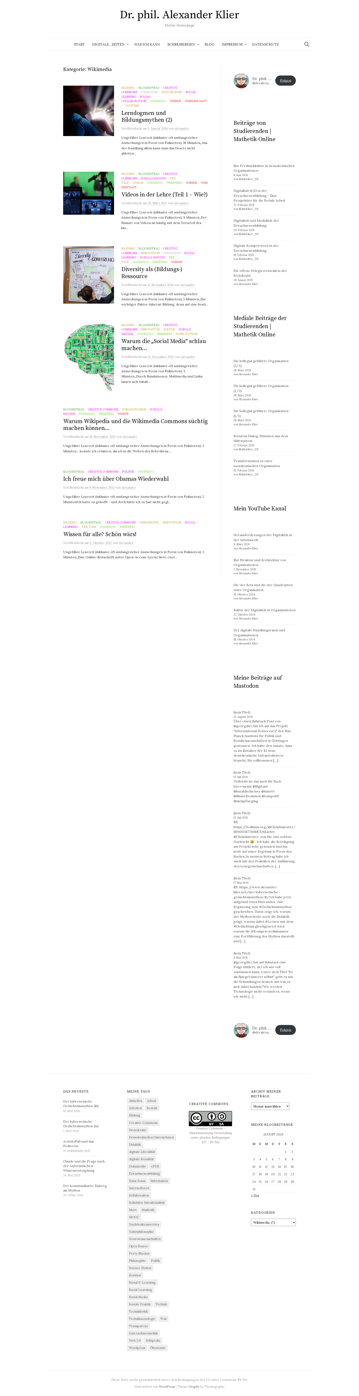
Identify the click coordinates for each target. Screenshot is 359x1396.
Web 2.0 (135, 1340)
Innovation (150, 253)
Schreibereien (181, 44)
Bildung (128, 88)
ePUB (155, 1166)
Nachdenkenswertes (144, 1224)
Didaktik (135, 1144)
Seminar (135, 1275)
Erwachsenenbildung (144, 1174)
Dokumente (137, 1166)
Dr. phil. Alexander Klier (179, 15)
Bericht (152, 1108)
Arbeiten (135, 1108)
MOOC (134, 1217)
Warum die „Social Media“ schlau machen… (163, 345)
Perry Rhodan (139, 1253)
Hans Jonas (137, 1181)
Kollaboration (139, 1195)
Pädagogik (149, 92)
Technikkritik (138, 1311)
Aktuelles (135, 1101)
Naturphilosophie (141, 1232)
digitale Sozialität (141, 1159)
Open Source (138, 1246)
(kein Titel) (242, 712)
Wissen (175, 101)
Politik (128, 471)
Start (79, 44)
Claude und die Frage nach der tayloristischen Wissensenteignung (84, 1165)
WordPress (167, 1387)
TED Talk (89, 527)
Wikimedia (158, 101)
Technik (161, 1304)
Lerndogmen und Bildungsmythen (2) (146, 117)
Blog (209, 44)
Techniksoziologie (142, 1319)
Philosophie (172, 92)
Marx (133, 1210)
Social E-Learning (142, 1282)
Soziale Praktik (140, 1304)
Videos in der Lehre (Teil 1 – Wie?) (164, 194)
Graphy (194, 1387)
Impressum (232, 44)
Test (163, 1319)
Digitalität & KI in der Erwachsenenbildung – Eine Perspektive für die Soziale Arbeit (259, 195)
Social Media (138, 1297)
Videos (138, 183)
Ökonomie (158, 1348)
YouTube (132, 105)
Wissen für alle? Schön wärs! (99, 534)
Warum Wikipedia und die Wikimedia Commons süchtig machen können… (135, 425)
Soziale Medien (153, 178)
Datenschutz (265, 44)
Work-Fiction (187, 334)
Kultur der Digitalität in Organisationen (265, 610)
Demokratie (149, 522)
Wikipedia (174, 183)
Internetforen (139, 1188)
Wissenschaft (196, 101)
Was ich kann (147, 44)
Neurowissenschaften (145, 1239)
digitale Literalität (142, 1152)
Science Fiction (140, 1268)
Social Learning (140, 1290)
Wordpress (137, 1348)
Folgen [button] (285, 80)
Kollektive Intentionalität (147, 1203)
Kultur (169, 329)
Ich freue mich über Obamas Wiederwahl (116, 479)
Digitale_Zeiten (108, 44)
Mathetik (148, 1210)
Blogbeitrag (149, 88)
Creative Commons (103, 409)
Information (159, 1181)
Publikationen (134, 409)
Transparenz (138, 1326)
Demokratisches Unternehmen (151, 1137)
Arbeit (151, 1101)
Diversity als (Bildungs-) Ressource (151, 273)
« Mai (255, 1195)
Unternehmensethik (143, 1333)
